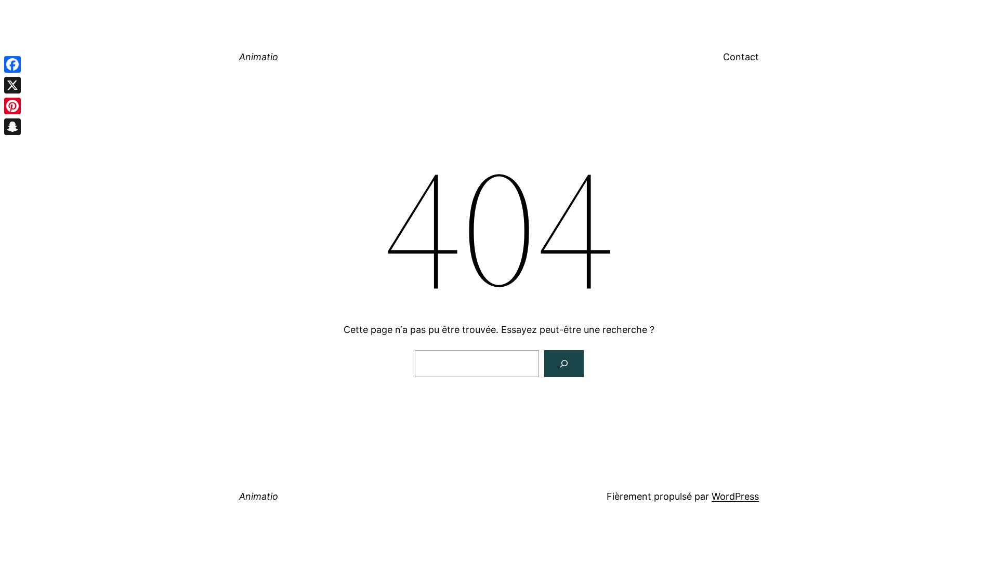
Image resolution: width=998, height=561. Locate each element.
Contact (741, 56)
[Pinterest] (12, 106)
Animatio (258, 56)
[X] (12, 85)
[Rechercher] (564, 363)
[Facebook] (12, 64)
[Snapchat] (12, 126)
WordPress (735, 496)
